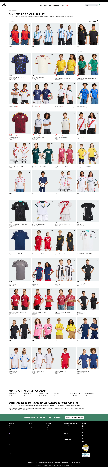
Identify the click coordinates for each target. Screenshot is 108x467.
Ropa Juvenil (57, 393)
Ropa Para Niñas (12, 393)
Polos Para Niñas (27, 398)
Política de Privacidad (65, 462)
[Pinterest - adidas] (90, 435)
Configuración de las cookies (33, 462)
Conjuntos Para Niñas (43, 393)
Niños (50, 5)
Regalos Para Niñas (28, 393)
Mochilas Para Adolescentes (44, 395)
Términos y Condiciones (43, 462)
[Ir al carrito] (104, 5)
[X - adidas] (90, 432)
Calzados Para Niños (74, 395)
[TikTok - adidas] (90, 438)
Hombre (45, 5)
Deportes (62, 5)
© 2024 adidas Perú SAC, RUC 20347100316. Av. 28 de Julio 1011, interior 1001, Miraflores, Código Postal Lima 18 (54, 465)
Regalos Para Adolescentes (29, 395)
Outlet (67, 5)
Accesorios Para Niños (89, 393)
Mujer (40, 5)
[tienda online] (4, 4)
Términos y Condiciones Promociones (54, 462)
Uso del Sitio (77, 462)
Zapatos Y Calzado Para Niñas (75, 393)
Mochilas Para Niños (89, 395)
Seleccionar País (72, 462)
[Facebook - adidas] (90, 426)
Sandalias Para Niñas (13, 398)
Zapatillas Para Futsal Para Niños (91, 398)
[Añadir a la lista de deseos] (29, 25)
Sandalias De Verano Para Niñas (60, 395)
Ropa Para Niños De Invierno (75, 398)
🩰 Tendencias (56, 5)
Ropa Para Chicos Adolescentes (60, 398)
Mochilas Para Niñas (13, 395)
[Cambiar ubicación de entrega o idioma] (104, 3)
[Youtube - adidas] (90, 441)
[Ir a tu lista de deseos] (101, 5)
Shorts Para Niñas (43, 398)
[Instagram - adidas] (90, 429)
